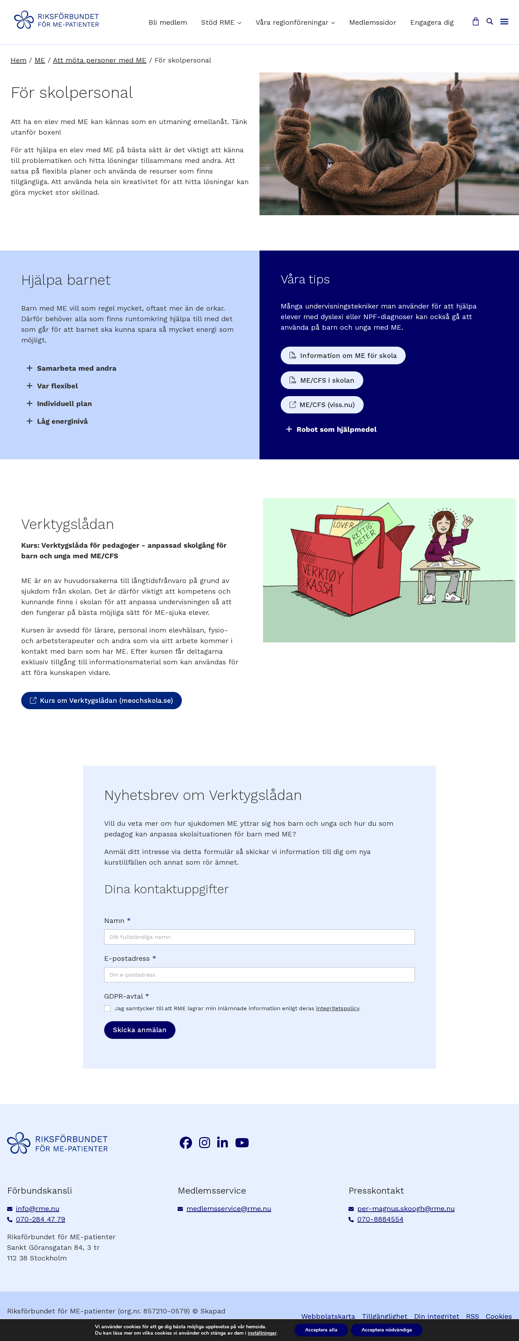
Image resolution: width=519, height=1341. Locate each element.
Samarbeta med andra (77, 368)
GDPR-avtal (126, 996)
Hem (18, 60)
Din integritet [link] (436, 1316)
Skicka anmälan (140, 1030)
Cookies (499, 1316)
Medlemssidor (372, 22)
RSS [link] (472, 1316)
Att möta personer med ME (100, 60)
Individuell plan (64, 403)
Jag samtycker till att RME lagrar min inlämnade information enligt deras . (237, 1008)
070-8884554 (380, 1219)
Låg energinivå (62, 421)
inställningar (262, 1333)
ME (40, 60)
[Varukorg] (475, 21)
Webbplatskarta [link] (328, 1316)
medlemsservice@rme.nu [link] (228, 1208)
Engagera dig (432, 22)
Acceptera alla (321, 1330)
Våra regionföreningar (292, 22)
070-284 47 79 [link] (40, 1219)
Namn (117, 920)
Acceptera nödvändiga (387, 1330)
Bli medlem (168, 22)
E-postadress (130, 958)
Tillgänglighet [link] (384, 1316)
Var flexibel (57, 386)
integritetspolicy (337, 1008)
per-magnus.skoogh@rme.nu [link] (406, 1208)
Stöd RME (218, 22)
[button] (489, 22)
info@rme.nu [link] (37, 1208)
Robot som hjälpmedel (337, 429)
